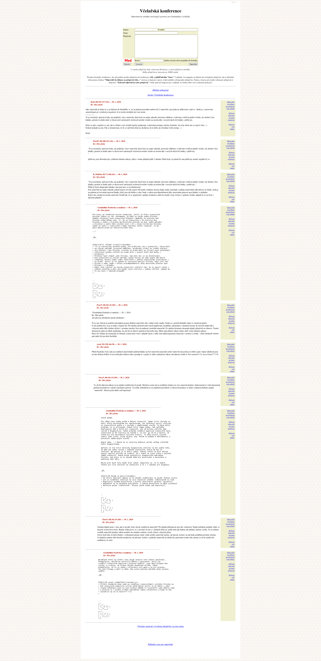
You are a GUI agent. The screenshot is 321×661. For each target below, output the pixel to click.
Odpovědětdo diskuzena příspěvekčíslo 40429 (230, 522)
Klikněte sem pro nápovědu (160, 644)
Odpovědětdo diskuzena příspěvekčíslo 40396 (230, 177)
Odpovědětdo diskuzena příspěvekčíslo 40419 (230, 347)
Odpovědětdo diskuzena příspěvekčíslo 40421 (230, 555)
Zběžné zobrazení (160, 89)
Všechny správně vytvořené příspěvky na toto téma (160, 626)
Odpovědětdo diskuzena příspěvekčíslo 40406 (230, 210)
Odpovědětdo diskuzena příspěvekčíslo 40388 (230, 105)
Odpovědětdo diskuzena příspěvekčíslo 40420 (230, 380)
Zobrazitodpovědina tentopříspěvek (231, 116)
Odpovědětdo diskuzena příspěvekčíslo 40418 (230, 308)
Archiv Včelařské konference (160, 94)
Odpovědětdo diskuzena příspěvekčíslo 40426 (230, 413)
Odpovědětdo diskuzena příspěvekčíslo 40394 (230, 144)
